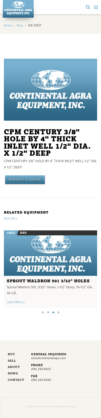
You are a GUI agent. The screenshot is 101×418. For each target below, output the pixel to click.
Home (8, 26)
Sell (12, 361)
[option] (50, 268)
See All (10, 218)
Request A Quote (25, 179)
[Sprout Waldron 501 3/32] (50, 253)
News (13, 373)
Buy (11, 354)
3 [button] (53, 312)
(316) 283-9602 (41, 369)
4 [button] (58, 312)
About (14, 367)
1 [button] (42, 312)
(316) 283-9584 (41, 380)
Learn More (15, 302)
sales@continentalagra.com (48, 358)
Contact (15, 380)
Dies (20, 26)
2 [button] (48, 312)
